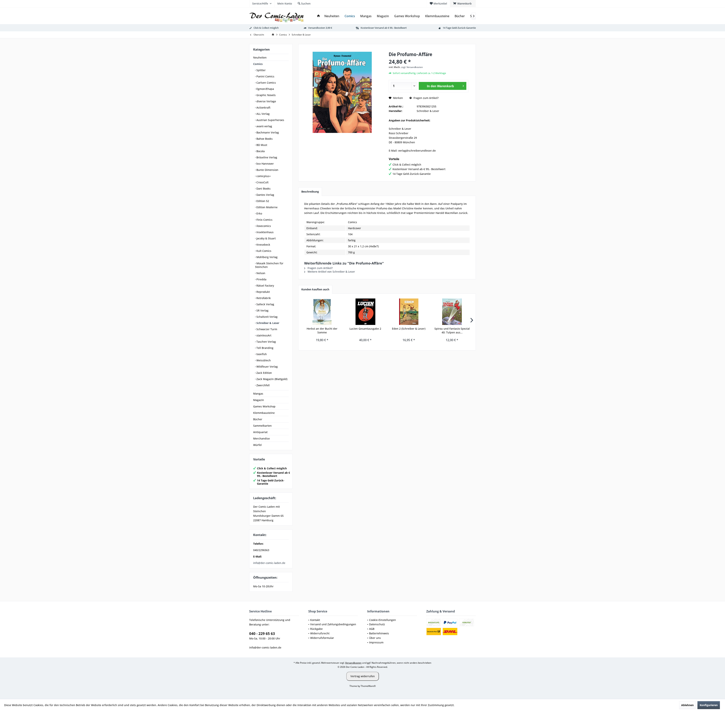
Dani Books (263, 188)
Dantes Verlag (265, 195)
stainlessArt (263, 335)
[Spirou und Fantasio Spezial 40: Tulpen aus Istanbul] (452, 311)
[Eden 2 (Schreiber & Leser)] (409, 311)
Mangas (258, 393)
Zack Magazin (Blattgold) (271, 379)
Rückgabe (316, 629)
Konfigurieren (709, 705)
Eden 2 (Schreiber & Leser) (408, 328)
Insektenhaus (265, 232)
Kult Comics (263, 251)
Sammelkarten (262, 425)
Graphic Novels (266, 95)
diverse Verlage (266, 101)
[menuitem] (463, 3)
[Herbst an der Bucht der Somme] (322, 311)
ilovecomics (263, 226)
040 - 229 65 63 (262, 633)
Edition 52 (262, 201)
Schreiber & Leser (267, 323)
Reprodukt (263, 292)
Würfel (257, 445)
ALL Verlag (263, 114)
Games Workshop (264, 406)
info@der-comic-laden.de (269, 563)
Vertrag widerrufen (362, 676)
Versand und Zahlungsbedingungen (333, 624)
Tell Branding (264, 348)
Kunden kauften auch (315, 289)
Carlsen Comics (266, 82)
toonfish (261, 354)
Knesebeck (263, 244)
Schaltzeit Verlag (267, 316)
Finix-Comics (264, 219)
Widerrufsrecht (319, 633)
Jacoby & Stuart (266, 238)
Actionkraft (263, 107)
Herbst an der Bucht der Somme (322, 330)
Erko (259, 213)
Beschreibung (310, 191)
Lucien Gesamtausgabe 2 (365, 328)
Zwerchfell (263, 385)
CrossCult (262, 182)
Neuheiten (260, 57)
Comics (258, 64)
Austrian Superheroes (270, 120)
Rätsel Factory (265, 285)
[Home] (318, 16)
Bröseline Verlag (266, 157)
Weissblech (263, 360)
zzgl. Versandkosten (412, 67)
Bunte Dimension (267, 170)
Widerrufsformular (322, 638)
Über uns (375, 638)
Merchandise (261, 438)
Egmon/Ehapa (265, 89)
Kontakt (315, 620)
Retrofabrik (263, 298)
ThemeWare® (368, 686)
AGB (371, 629)
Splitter (261, 70)
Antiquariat (260, 432)
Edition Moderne (267, 207)
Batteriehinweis (379, 633)
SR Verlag (262, 310)
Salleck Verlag (265, 304)
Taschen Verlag (266, 341)
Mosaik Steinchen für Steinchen (269, 265)
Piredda (261, 279)
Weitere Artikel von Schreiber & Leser (331, 271)
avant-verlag (264, 126)
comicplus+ (263, 176)
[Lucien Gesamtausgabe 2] (365, 311)
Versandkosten (353, 662)
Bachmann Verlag (267, 132)
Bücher (257, 419)
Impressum (376, 642)
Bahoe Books (264, 138)
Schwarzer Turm (266, 329)
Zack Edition (264, 373)
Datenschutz (377, 624)
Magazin (258, 400)
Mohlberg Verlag (267, 257)
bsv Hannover (265, 163)
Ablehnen (687, 705)
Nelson (260, 273)
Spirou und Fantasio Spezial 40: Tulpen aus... (452, 330)
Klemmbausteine (264, 413)
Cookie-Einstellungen (382, 620)
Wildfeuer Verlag (267, 366)
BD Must (261, 145)
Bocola (260, 151)
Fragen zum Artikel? (426, 98)
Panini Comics (265, 76)
